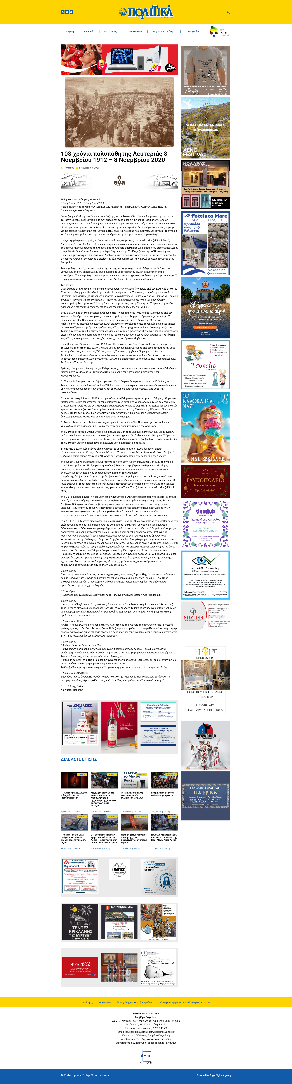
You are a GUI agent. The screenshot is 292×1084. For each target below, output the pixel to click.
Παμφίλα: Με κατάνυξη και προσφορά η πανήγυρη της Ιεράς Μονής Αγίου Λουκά (164, 837)
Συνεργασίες (192, 31)
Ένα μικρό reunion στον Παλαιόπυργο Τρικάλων (163, 794)
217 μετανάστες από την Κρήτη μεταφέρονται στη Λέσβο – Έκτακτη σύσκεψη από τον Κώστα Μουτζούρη (104, 839)
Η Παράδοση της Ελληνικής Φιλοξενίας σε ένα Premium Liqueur (74, 795)
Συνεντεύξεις (134, 31)
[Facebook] (67, 12)
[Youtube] (71, 12)
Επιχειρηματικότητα (164, 31)
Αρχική (70, 31)
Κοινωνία (89, 31)
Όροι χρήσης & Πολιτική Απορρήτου (135, 1002)
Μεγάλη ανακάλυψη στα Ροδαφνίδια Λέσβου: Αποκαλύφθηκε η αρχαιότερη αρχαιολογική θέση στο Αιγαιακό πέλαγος (103, 799)
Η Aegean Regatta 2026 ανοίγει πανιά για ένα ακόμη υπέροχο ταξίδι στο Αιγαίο (74, 839)
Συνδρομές (87, 1002)
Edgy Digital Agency (220, 1075)
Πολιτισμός (110, 31)
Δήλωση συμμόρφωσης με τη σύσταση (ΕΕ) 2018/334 (184, 1002)
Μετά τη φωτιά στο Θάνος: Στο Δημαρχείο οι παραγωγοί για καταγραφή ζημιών (134, 839)
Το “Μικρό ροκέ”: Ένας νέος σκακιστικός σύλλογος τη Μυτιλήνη (132, 795)
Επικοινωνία (105, 1002)
